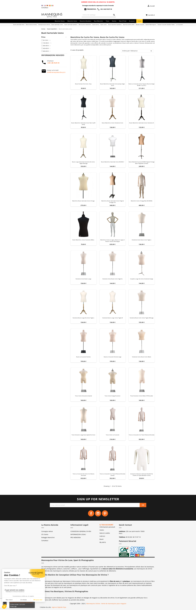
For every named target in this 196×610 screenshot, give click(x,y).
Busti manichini (98, 21)
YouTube (98, 513)
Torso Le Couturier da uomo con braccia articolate (83, 474)
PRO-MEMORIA (75, 537)
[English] (42, 5)
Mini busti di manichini (85, 24)
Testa (107, 21)
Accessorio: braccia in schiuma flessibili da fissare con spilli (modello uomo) (141, 474)
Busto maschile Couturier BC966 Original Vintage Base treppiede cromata (141, 162)
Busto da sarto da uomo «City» (83, 84)
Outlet (139, 21)
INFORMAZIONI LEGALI (78, 534)
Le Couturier (179, 24)
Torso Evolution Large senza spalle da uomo (83, 435)
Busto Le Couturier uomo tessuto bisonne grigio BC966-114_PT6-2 (142, 84)
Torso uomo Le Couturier (112, 435)
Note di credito (105, 533)
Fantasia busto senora (44, 24)
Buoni (102, 539)
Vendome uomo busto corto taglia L (141, 240)
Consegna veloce (47, 531)
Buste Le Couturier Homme (83, 357)
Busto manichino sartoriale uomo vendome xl (141, 123)
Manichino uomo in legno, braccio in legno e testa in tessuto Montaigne (112, 240)
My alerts (103, 542)
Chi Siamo (44, 534)
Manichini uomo (72, 21)
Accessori (132, 21)
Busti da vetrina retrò (128, 24)
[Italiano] (52, 5)
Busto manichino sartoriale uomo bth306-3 (112, 162)
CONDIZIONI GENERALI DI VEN (80, 531)
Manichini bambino (85, 21)
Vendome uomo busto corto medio (141, 357)
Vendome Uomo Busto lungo (83, 279)
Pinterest (105, 513)
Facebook (91, 513)
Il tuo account (106, 525)
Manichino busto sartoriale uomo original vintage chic (112, 201)
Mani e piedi (122, 21)
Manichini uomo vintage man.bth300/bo (141, 201)
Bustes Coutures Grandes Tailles (166, 24)
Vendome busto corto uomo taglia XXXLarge (141, 318)
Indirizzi (102, 536)
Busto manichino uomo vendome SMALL (83, 240)
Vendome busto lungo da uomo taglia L (83, 318)
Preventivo (91, 9)
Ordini (102, 530)
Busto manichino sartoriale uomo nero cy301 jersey (83, 123)
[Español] (50, 5)
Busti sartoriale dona (18, 24)
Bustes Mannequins (151, 24)
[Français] (45, 5)
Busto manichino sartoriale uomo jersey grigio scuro (112, 84)
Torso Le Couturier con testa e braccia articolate (141, 435)
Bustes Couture (140, 24)
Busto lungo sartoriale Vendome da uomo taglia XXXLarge (83, 162)
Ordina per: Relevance (130, 51)
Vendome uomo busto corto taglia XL (112, 279)
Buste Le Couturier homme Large (112, 357)
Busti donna (95, 24)
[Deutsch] (47, 5)
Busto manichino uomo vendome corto (112, 123)
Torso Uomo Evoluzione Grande (83, 396)
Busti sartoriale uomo (57, 24)
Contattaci (44, 8)
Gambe (114, 21)
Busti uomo (104, 24)
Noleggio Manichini (48, 537)
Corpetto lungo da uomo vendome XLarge (141, 279)
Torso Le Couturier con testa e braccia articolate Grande (112, 474)
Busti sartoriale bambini (71, 24)
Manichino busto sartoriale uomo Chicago (83, 201)
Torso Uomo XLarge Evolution (112, 396)
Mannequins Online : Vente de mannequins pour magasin (106, 604)
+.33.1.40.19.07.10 (53, 63)
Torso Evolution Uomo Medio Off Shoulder (141, 396)
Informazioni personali (107, 527)
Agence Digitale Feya (59, 607)
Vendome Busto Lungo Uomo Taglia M (112, 318)
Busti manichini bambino (115, 24)
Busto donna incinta (31, 24)
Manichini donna (60, 21)
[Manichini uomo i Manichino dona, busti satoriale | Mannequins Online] (51, 15)
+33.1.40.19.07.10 (106, 9)
